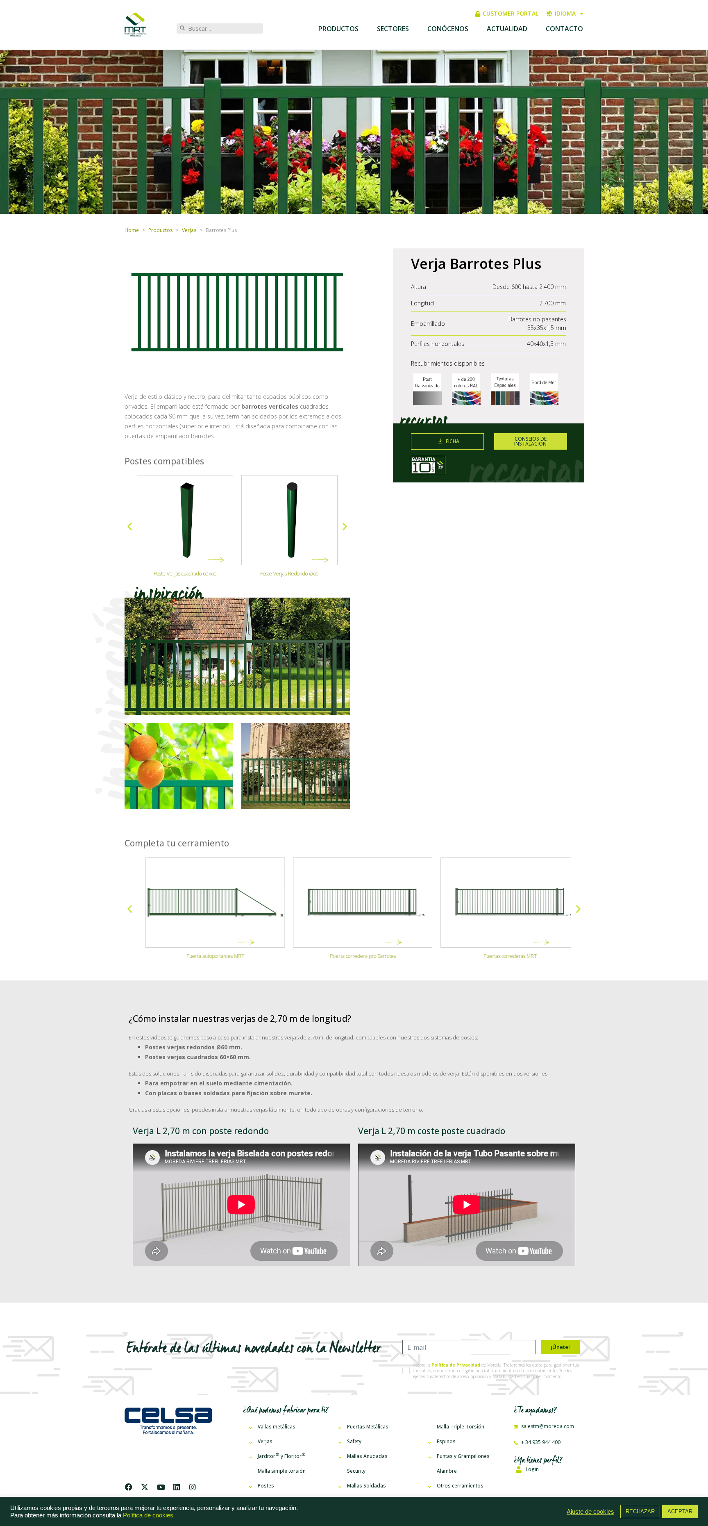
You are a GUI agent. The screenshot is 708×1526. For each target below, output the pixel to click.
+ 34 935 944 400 (540, 1442)
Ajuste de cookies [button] (590, 1511)
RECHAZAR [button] (640, 1511)
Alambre (447, 1470)
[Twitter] (144, 1487)
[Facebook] (130, 1487)
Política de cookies (148, 1515)
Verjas (265, 1441)
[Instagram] (192, 1487)
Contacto (564, 28)
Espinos (446, 1441)
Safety (354, 1441)
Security (356, 1470)
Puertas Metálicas (367, 1426)
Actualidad (507, 28)
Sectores (393, 28)
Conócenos (447, 28)
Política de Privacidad (455, 1365)
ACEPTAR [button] (679, 1511)
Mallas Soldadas (366, 1485)
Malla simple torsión (282, 1470)
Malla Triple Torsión (460, 1426)
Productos (338, 28)
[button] (130, 526)
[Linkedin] (176, 1487)
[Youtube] (160, 1487)
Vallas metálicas (276, 1426)
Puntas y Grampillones (463, 1456)
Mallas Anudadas (367, 1456)
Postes (266, 1485)
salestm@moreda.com (547, 1426)
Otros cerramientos (460, 1485)
